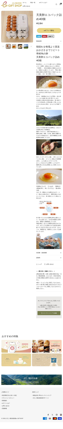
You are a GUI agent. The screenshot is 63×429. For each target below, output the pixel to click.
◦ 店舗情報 (4, 408)
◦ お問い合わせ (5, 406)
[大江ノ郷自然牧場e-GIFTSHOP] (11, 4)
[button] (60, 4)
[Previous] (3, 46)
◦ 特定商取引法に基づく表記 (9, 395)
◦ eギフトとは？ (5, 403)
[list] (17, 26)
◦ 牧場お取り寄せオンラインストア (41, 395)
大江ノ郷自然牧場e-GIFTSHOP (14, 418)
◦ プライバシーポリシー (7, 398)
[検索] (56, 4)
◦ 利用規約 (4, 400)
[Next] (31, 46)
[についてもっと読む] (16, 346)
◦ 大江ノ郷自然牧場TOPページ (40, 398)
